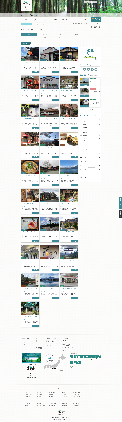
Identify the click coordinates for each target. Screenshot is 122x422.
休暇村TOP (23, 29)
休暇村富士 (32, 29)
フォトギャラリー (90, 23)
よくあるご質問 (98, 23)
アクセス (84, 23)
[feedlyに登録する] (95, 69)
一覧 (28, 29)
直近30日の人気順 (54, 43)
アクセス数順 (45, 43)
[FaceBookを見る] (84, 69)
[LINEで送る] (88, 69)
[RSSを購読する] (92, 69)
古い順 (39, 43)
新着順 (35, 43)
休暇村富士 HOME (77, 23)
